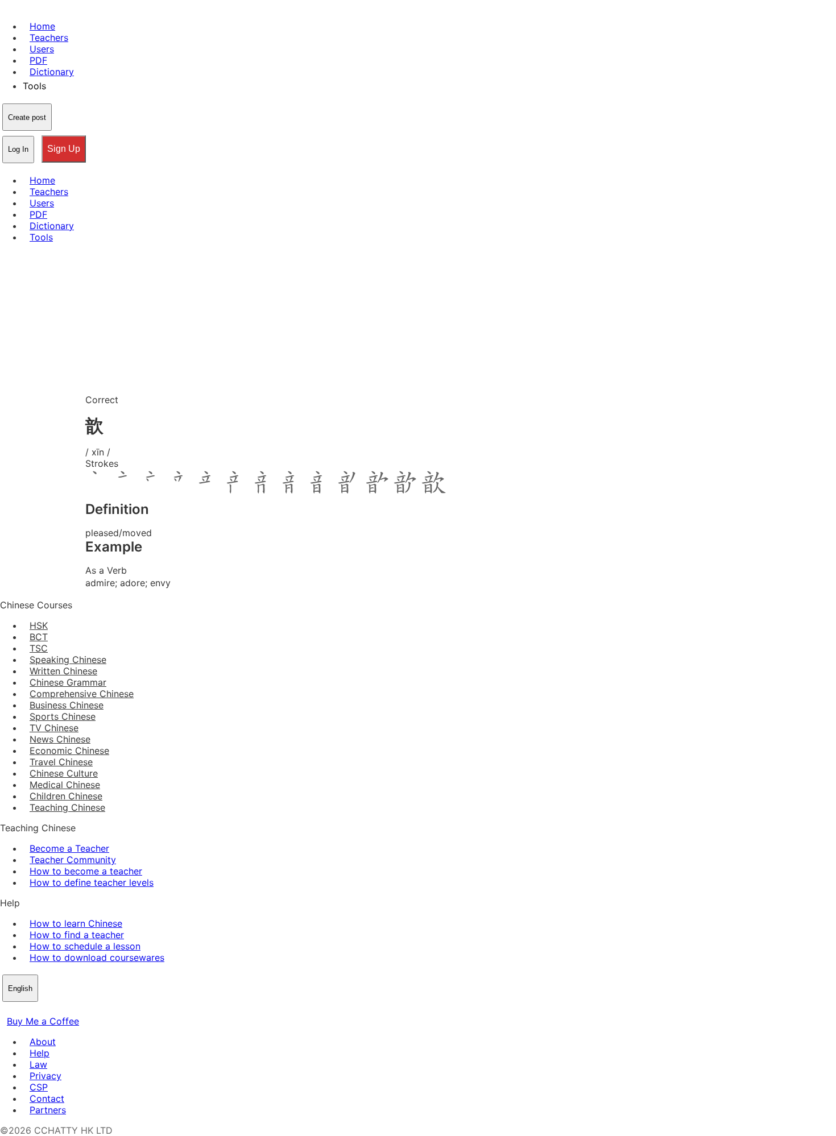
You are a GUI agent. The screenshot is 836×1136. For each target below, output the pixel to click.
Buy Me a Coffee (43, 1021)
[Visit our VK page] (34, 1010)
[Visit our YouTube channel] (47, 1010)
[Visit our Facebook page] (6, 1010)
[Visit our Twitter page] (20, 1010)
